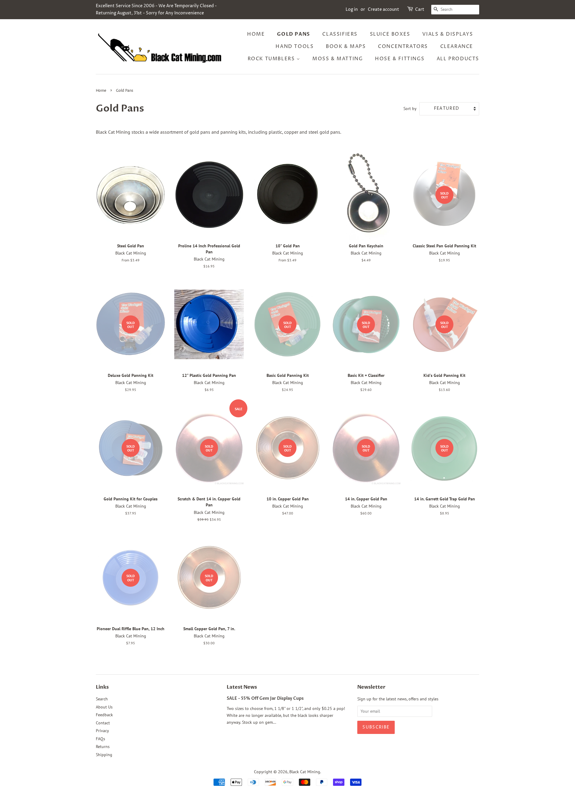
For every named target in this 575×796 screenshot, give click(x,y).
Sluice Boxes (390, 34)
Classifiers (340, 34)
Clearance (456, 46)
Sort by (410, 108)
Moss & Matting (337, 58)
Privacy (102, 730)
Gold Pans (293, 34)
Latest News (242, 687)
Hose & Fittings (399, 58)
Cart (419, 9)
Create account (383, 9)
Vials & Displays (447, 34)
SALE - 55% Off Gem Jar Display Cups (265, 698)
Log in (352, 9)
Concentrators (403, 46)
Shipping (104, 754)
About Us (104, 707)
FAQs (100, 738)
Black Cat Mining (304, 771)
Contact (103, 723)
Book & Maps (346, 46)
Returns (103, 746)
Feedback (104, 714)
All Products (458, 58)
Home (256, 34)
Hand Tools (295, 46)
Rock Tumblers (272, 58)
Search (102, 699)
